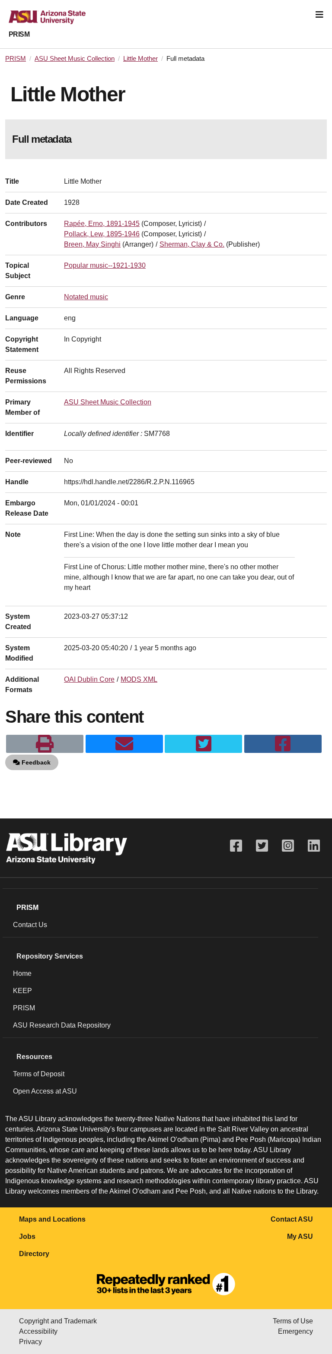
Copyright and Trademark (58, 1321)
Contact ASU (292, 1219)
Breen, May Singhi (92, 244)
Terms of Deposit (38, 1074)
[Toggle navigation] (319, 14)
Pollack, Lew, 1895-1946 (102, 234)
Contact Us (30, 924)
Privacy (30, 1341)
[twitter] (203, 744)
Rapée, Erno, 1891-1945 (102, 223)
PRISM (19, 34)
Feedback (35, 762)
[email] (124, 744)
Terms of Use (293, 1321)
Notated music (86, 297)
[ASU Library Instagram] (288, 846)
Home (22, 973)
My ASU (300, 1236)
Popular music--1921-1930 (105, 265)
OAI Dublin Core (89, 679)
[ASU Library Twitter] (262, 846)
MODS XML (139, 679)
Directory (34, 1253)
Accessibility (38, 1331)
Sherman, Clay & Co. (192, 244)
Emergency (295, 1331)
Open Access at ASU (45, 1091)
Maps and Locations (52, 1219)
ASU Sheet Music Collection (75, 58)
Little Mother (140, 58)
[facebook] (283, 744)
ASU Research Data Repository (62, 1025)
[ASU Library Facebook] (236, 846)
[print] (44, 744)
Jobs (27, 1236)
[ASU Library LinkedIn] (314, 846)
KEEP (22, 990)
